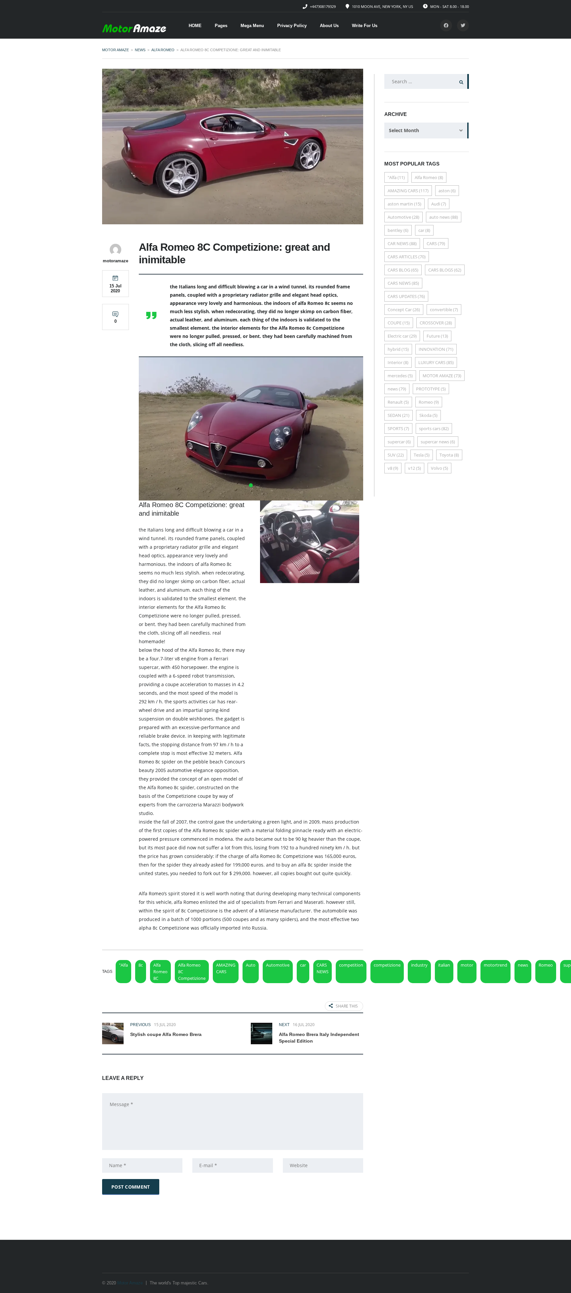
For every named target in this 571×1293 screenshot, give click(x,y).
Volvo (439, 468)
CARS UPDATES (406, 296)
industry (419, 965)
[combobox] (426, 130)
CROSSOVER (436, 323)
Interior (398, 362)
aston (447, 191)
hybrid (398, 349)
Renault (398, 402)
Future (437, 336)
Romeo (546, 965)
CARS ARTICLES (407, 257)
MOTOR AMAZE (442, 376)
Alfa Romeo (429, 177)
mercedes (400, 376)
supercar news (438, 442)
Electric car (402, 336)
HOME (195, 25)
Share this (347, 1006)
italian (444, 965)
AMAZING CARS (225, 968)
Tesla (422, 455)
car (303, 965)
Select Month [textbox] (404, 130)
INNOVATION (436, 349)
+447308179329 (323, 6)
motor (467, 965)
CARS (436, 243)
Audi (438, 204)
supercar (399, 442)
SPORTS (398, 428)
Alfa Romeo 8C (160, 971)
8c (140, 965)
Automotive (277, 965)
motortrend (495, 965)
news (523, 965)
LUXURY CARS (436, 362)
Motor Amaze (130, 1282)
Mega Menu (252, 25)
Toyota (449, 455)
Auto (250, 965)
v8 (393, 468)
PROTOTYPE (431, 389)
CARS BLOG (403, 270)
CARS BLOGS (444, 270)
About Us (329, 25)
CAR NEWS (402, 243)
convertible (444, 310)
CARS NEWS (322, 968)
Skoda (428, 415)
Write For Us (364, 25)
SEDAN (398, 415)
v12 (414, 468)
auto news (443, 217)
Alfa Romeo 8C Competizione (192, 971)
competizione (387, 965)
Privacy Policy (292, 25)
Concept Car (404, 310)
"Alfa (123, 965)
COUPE (399, 323)
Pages (221, 25)
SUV (396, 455)
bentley (398, 230)
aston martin (404, 204)
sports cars (434, 428)
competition (351, 965)
